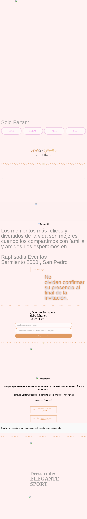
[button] (2, 179)
